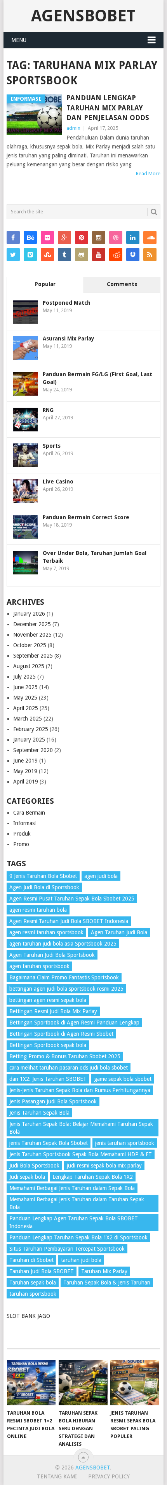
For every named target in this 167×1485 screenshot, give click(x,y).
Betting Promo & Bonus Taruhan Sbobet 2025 (64, 1056)
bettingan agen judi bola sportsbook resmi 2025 (66, 989)
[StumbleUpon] (47, 254)
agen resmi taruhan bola (38, 910)
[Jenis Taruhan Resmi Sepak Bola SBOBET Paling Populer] (134, 1383)
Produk (22, 834)
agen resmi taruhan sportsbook (46, 932)
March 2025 (27, 718)
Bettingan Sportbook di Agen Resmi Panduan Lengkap (74, 1022)
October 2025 (29, 645)
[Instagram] (98, 237)
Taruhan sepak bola (32, 1282)
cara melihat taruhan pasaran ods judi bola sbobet (68, 1067)
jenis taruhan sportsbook (124, 1143)
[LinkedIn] (132, 237)
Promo (21, 844)
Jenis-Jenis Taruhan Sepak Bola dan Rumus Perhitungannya (79, 1090)
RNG (48, 410)
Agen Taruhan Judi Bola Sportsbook (52, 955)
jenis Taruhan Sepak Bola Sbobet (48, 1143)
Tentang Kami (57, 1476)
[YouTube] (98, 254)
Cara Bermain (29, 813)
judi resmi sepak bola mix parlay (104, 1165)
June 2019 (25, 760)
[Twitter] (13, 254)
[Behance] (30, 237)
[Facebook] (13, 237)
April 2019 (25, 781)
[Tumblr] (64, 254)
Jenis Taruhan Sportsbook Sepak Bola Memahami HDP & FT (80, 1154)
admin (73, 128)
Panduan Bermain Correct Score (86, 517)
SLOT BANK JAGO (28, 1316)
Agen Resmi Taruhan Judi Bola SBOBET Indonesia (68, 921)
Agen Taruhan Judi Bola (119, 932)
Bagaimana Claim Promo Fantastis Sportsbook (64, 977)
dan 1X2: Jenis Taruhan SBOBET (48, 1079)
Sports (52, 446)
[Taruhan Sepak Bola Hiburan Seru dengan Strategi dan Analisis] (83, 1383)
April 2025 (25, 708)
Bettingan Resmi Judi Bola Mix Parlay (53, 1011)
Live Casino (58, 481)
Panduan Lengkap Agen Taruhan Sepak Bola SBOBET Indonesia (73, 1222)
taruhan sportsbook (32, 1294)
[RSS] (150, 254)
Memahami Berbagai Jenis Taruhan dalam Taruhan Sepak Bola (76, 1203)
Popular (45, 284)
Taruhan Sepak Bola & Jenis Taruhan (106, 1282)
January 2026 (29, 614)
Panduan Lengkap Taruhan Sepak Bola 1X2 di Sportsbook (78, 1237)
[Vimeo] (30, 254)
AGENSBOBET (83, 15)
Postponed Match (66, 303)
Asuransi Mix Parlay (68, 338)
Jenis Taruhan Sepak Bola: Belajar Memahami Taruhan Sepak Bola (81, 1128)
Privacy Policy (109, 1476)
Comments (122, 284)
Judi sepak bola (27, 1177)
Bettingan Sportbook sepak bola (47, 1045)
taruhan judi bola (81, 1260)
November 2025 (32, 635)
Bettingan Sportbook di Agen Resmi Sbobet (61, 1034)
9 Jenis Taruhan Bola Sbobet (43, 876)
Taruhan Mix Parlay (104, 1271)
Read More (148, 173)
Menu (18, 40)
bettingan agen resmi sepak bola (47, 1000)
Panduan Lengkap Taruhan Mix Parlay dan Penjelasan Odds (107, 107)
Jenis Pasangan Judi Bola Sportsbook (53, 1101)
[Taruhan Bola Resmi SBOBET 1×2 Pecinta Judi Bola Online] (31, 1383)
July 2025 (24, 677)
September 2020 (33, 750)
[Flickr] (47, 237)
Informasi (24, 823)
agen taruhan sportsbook (39, 966)
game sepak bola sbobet (122, 1079)
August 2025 (28, 666)
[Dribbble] (115, 237)
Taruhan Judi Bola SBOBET (41, 1271)
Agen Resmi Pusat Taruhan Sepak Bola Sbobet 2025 (71, 898)
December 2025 (32, 624)
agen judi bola (101, 876)
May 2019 (25, 771)
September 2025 (33, 656)
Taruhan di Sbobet (31, 1260)
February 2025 (30, 729)
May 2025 (25, 698)
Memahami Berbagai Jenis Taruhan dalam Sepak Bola (72, 1188)
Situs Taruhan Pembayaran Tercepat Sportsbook (67, 1249)
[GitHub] (81, 254)
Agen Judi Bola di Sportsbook (44, 887)
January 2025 (29, 739)
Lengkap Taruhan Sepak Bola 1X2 (92, 1177)
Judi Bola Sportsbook (34, 1165)
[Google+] (64, 237)
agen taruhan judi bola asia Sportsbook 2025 (63, 944)
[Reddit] (115, 254)
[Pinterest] (81, 237)
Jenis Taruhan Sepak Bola (39, 1113)
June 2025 (25, 687)
